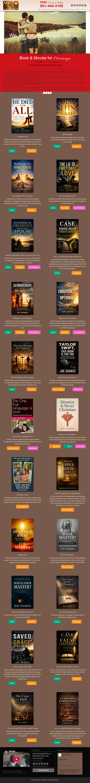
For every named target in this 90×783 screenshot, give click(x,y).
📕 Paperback (55, 446)
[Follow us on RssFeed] (85, 6)
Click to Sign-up (43, 770)
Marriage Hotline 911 (66, 755)
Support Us (77, 9)
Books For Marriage (56, 9)
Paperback (31, 151)
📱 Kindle (68, 446)
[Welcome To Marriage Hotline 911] (11, 9)
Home (39, 9)
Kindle (12, 151)
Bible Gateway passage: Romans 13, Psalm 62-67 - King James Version (69, 772)
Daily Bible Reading (46, 9)
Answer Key (77, 389)
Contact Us (83, 9)
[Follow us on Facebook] (72, 6)
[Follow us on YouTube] (80, 6)
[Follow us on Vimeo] (82, 6)
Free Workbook (79, 208)
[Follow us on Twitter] (74, 6)
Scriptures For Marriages (68, 9)
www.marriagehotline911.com (42, 753)
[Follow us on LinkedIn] (77, 6)
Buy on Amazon (58, 389)
